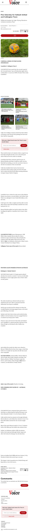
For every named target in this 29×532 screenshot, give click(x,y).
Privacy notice (6, 149)
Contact (3, 499)
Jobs (2, 502)
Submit (24, 145)
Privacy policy (4, 500)
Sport (2, 11)
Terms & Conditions (5, 498)
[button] (2, 2)
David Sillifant (4, 25)
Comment (24, 485)
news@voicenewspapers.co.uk (10, 529)
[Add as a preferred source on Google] (16, 31)
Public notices (4, 503)
